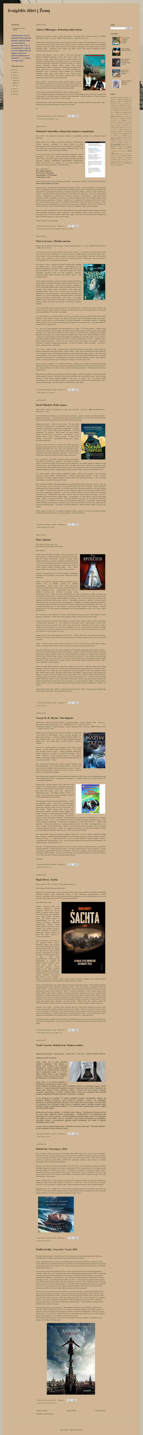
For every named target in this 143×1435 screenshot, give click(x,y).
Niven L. (121, 141)
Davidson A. (126, 110)
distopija (43, 392)
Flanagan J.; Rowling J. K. (124, 116)
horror (115, 124)
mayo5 (66, 1430)
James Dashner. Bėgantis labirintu (126, 49)
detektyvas (118, 112)
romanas (129, 146)
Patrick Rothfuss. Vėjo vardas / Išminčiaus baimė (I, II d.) (126, 61)
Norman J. (128, 141)
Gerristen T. (115, 120)
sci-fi (57, 119)
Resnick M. (122, 146)
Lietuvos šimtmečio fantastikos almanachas (126, 82)
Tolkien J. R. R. (117, 159)
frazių (53, 892)
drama (42, 1240)
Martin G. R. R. (44, 867)
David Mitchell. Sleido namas (51, 405)
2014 (14, 91)
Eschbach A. (127, 114)
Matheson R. (116, 135)
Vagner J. (130, 159)
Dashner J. (118, 110)
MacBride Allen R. (118, 133)
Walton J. (121, 161)
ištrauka (41, 264)
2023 (14, 69)
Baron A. (127, 99)
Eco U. (114, 114)
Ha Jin (120, 122)
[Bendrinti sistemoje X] (73, 116)
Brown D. (113, 103)
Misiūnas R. (113, 137)
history (49, 1403)
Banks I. (120, 99)
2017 (14, 78)
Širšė (71, 229)
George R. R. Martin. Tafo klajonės (54, 718)
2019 (14, 72)
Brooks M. (127, 101)
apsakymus (39, 138)
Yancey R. (128, 124)
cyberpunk (122, 105)
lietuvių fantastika (56, 229)
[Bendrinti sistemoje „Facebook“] (75, 116)
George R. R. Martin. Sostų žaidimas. (125, 71)
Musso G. (121, 139)
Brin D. (120, 101)
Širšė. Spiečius (43, 539)
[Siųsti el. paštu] (69, 116)
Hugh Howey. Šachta (47, 879)
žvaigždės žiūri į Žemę (29, 10)
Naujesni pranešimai (42, 1410)
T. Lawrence (51, 392)
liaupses (97, 1086)
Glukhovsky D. (125, 120)
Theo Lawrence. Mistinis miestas (53, 241)
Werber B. (113, 163)
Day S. (112, 110)
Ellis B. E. (120, 114)
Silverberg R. (127, 153)
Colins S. (129, 107)
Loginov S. (121, 131)
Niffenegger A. (51, 119)
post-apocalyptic (55, 1032)
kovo (14, 85)
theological (129, 157)
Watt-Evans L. (127, 161)
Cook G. (114, 109)
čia (82, 190)
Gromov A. (113, 122)
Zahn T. (112, 165)
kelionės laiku (44, 119)
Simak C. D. (113, 155)
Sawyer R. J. (123, 151)
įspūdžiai (113, 126)
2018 (14, 75)
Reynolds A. (114, 146)
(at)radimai (113, 97)
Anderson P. (113, 99)
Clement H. (116, 107)
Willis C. (120, 163)
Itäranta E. (119, 126)
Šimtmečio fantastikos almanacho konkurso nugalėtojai (65, 131)
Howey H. (47, 1032)
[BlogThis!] (71, 116)
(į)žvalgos (120, 97)
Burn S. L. (120, 103)
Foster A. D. (114, 118)
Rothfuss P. (121, 148)
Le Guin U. (129, 127)
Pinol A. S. (127, 143)
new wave (127, 139)
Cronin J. (121, 109)
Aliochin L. (127, 97)
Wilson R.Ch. (127, 163)
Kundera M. (122, 127)
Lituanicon (63, 229)
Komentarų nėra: (61, 116)
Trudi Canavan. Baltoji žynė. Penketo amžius (59, 1045)
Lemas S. (115, 129)
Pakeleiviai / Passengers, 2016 (51, 1149)
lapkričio (15, 83)
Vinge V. (114, 161)
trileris (124, 159)
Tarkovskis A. (121, 157)
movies (46, 1240)
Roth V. (115, 148)
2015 (14, 89)
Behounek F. (113, 101)
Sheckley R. (118, 153)
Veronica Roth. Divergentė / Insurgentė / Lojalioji (125, 40)
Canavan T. (43, 1136)
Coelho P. (123, 107)
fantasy (42, 229)
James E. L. (127, 126)
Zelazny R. (118, 165)
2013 (14, 94)
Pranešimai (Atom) (48, 1414)
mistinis (119, 137)
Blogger (80, 1430)
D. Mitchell (43, 527)
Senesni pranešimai (100, 1410)
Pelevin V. (113, 143)
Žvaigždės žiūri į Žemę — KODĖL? (19, 29)
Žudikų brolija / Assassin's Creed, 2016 (56, 1249)
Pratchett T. (127, 145)
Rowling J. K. (129, 148)
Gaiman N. (122, 118)
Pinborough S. (120, 143)
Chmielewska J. (114, 105)
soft (118, 155)
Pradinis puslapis (71, 1410)
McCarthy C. (125, 135)
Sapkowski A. (115, 151)
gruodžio (15, 80)
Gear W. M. (129, 118)
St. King (52, 527)
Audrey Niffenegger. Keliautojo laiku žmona (59, 29)
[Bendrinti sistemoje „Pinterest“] (77, 116)
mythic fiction (126, 137)
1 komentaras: (60, 1400)
